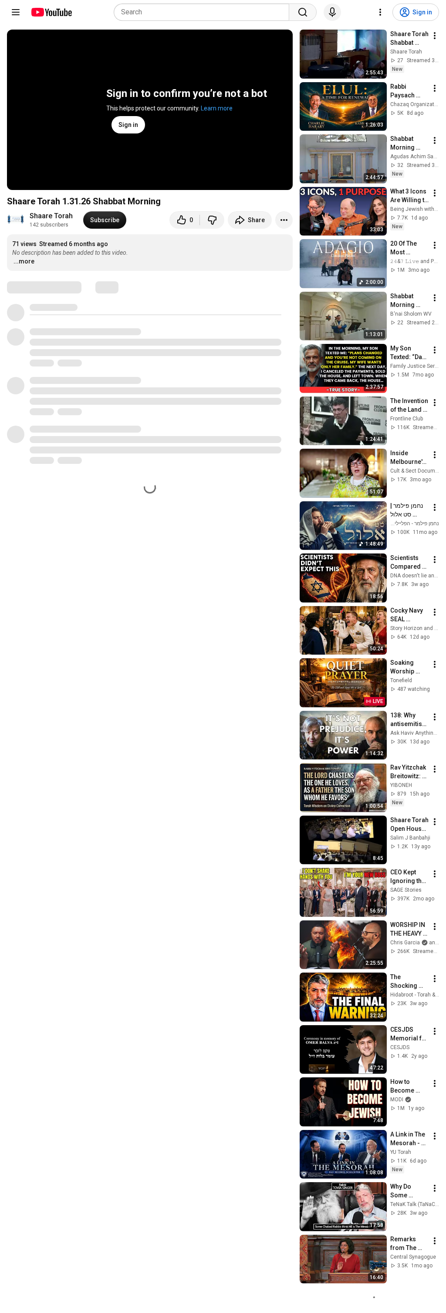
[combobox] (204, 12)
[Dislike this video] (212, 220)
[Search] (303, 12)
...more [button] (24, 261)
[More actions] (284, 220)
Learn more (217, 108)
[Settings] (380, 12)
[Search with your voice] (332, 12)
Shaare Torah (51, 216)
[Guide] (15, 12)
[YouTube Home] (51, 12)
